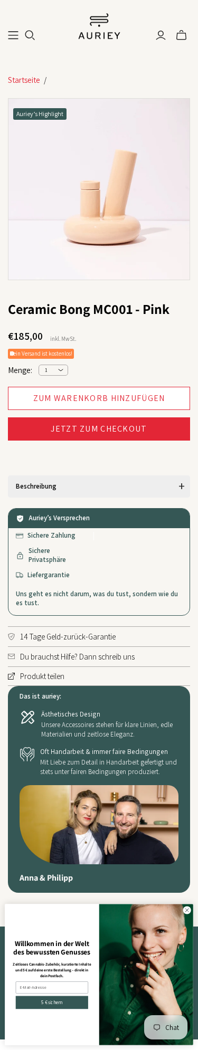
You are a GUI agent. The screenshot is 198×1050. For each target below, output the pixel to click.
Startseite (24, 80)
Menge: (20, 370)
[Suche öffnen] (30, 35)
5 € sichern (51, 1002)
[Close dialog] (187, 910)
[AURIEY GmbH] (99, 25)
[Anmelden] (160, 35)
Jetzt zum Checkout (99, 428)
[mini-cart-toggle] (181, 35)
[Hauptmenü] (13, 35)
